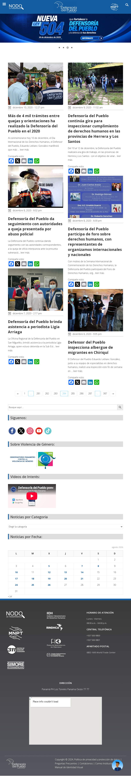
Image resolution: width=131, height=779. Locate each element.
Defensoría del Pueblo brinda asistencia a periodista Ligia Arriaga (35, 326)
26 (49, 584)
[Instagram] (30, 430)
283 (56, 393)
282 (47, 393)
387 (105, 393)
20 (65, 578)
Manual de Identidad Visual (69, 767)
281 (38, 393)
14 (82, 572)
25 (32, 584)
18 (32, 578)
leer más (24, 149)
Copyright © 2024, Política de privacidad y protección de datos (87, 759)
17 (16, 578)
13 (65, 572)
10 (16, 572)
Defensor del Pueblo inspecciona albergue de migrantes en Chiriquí (90, 347)
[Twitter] (21, 430)
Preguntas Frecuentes (66, 763)
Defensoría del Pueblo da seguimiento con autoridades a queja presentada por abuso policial (35, 226)
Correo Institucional (105, 763)
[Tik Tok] (47, 430)
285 (73, 393)
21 (82, 578)
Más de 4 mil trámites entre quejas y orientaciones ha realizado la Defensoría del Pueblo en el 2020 (34, 123)
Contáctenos (86, 763)
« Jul (10, 596)
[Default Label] (38, 430)
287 (90, 393)
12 (49, 572)
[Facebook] (12, 430)
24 (16, 584)
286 (81, 393)
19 (49, 578)
